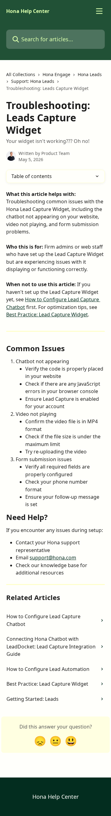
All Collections (20, 74)
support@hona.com (53, 557)
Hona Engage (56, 74)
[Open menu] (99, 11)
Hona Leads (90, 74)
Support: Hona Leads (32, 81)
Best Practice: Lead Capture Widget (47, 314)
